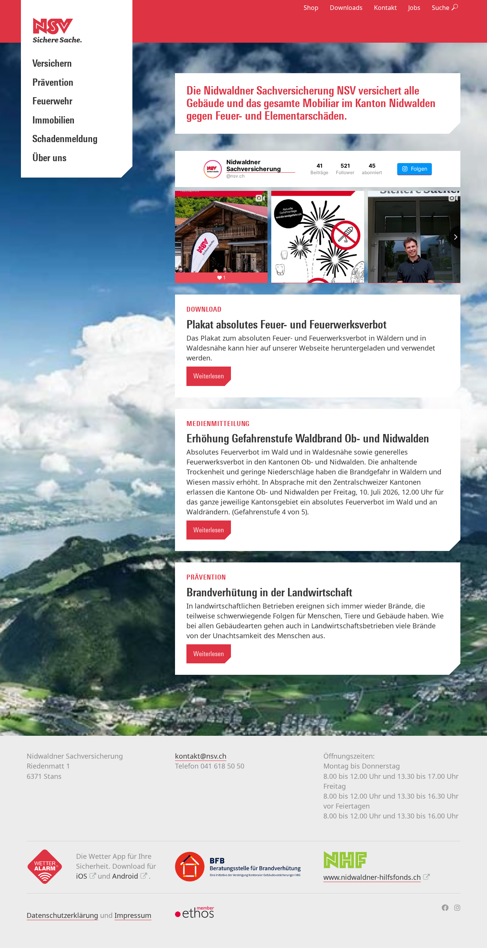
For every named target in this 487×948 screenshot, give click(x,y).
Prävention (52, 82)
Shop (311, 7)
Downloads (346, 7)
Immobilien (53, 120)
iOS (81, 876)
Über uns (49, 158)
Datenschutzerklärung (62, 915)
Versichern (52, 63)
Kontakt (385, 7)
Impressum (133, 915)
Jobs (414, 7)
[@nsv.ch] (212, 169)
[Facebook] (445, 907)
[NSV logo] (77, 30)
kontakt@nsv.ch (200, 756)
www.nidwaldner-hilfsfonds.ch (372, 877)
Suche (440, 7)
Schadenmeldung (64, 139)
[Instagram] (457, 907)
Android (125, 876)
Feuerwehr (52, 101)
